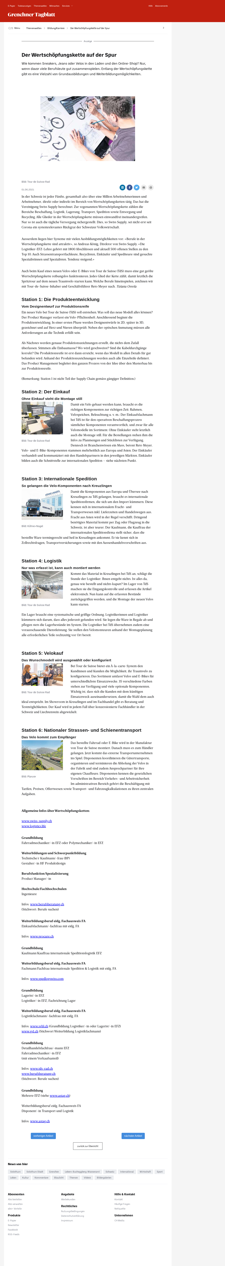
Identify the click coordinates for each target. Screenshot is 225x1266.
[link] (11, 6)
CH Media (119, 1220)
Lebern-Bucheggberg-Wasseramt (82, 1171)
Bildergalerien (104, 1177)
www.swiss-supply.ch (37, 821)
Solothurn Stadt (35, 1171)
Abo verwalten (15, 1204)
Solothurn (15, 1171)
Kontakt (118, 1199)
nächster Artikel (133, 1135)
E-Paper (12, 1220)
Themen (74, 1177)
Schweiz (110, 1171)
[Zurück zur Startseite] (31, 14)
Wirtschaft (145, 1171)
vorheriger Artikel (43, 1135)
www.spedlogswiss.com (47, 978)
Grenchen (54, 1171)
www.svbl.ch (39, 1026)
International (127, 1171)
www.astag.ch (59, 1095)
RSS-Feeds (13, 1234)
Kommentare (41, 1177)
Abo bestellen (15, 1199)
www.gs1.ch (30, 1031)
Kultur (25, 1177)
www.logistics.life (34, 826)
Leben (13, 1177)
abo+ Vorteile (15, 1208)
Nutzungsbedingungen (73, 1211)
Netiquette (119, 1208)
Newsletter (13, 1225)
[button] (68, 6)
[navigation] (34, 28)
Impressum (67, 1220)
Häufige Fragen (122, 1204)
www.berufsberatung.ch (47, 904)
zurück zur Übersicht (87, 1146)
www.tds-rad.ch (41, 1068)
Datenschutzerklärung (72, 1215)
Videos (87, 1177)
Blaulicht (59, 1177)
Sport (160, 1171)
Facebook (13, 1229)
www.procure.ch (42, 936)
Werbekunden (68, 1199)
